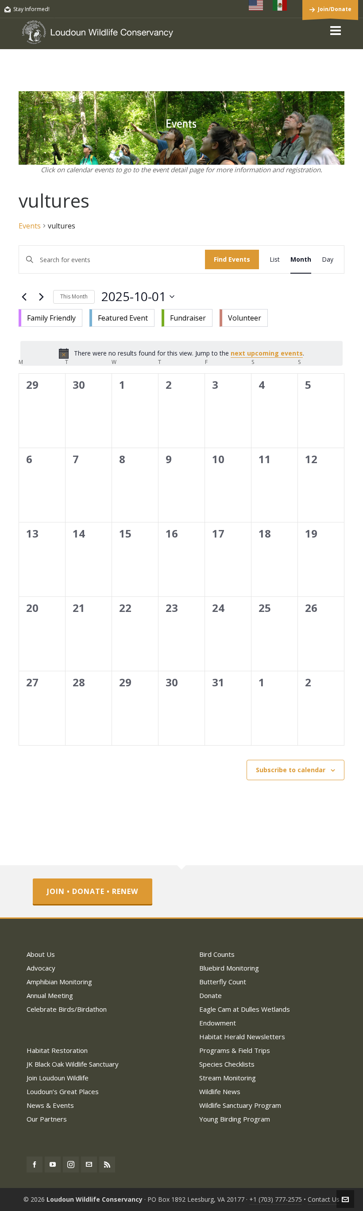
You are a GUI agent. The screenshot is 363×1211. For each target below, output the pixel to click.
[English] (256, 5)
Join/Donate (334, 9)
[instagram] (71, 1164)
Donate (210, 995)
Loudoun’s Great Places (63, 1091)
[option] (50, 318)
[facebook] (34, 1164)
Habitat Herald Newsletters (242, 1036)
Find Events (232, 259)
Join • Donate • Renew (92, 891)
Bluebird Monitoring (229, 967)
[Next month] (41, 296)
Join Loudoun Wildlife (58, 1077)
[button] (143, 316)
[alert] (181, 353)
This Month (74, 296)
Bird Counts (217, 954)
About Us (41, 954)
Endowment (217, 1022)
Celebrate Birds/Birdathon (67, 1009)
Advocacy (41, 967)
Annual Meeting (50, 995)
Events (30, 226)
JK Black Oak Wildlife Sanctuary (73, 1064)
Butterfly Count (222, 981)
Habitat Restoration (57, 1050)
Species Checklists (227, 1064)
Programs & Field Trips (234, 1050)
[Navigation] (335, 30)
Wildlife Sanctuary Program (240, 1105)
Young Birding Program (234, 1118)
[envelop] (89, 1164)
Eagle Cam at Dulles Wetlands (244, 1009)
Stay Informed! (31, 9)
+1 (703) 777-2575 (275, 1199)
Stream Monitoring (227, 1077)
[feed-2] (107, 1164)
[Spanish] (280, 5)
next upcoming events (267, 353)
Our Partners (47, 1118)
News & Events (50, 1105)
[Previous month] (24, 296)
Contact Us (324, 1199)
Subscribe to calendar (290, 770)
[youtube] (53, 1164)
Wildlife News (219, 1091)
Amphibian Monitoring (59, 981)
